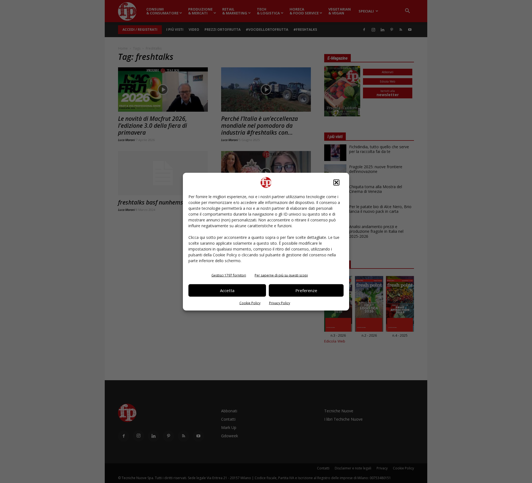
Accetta (227, 290)
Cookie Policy (249, 302)
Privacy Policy (279, 302)
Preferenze (306, 290)
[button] (336, 182)
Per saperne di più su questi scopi (281, 275)
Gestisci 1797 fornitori (228, 275)
